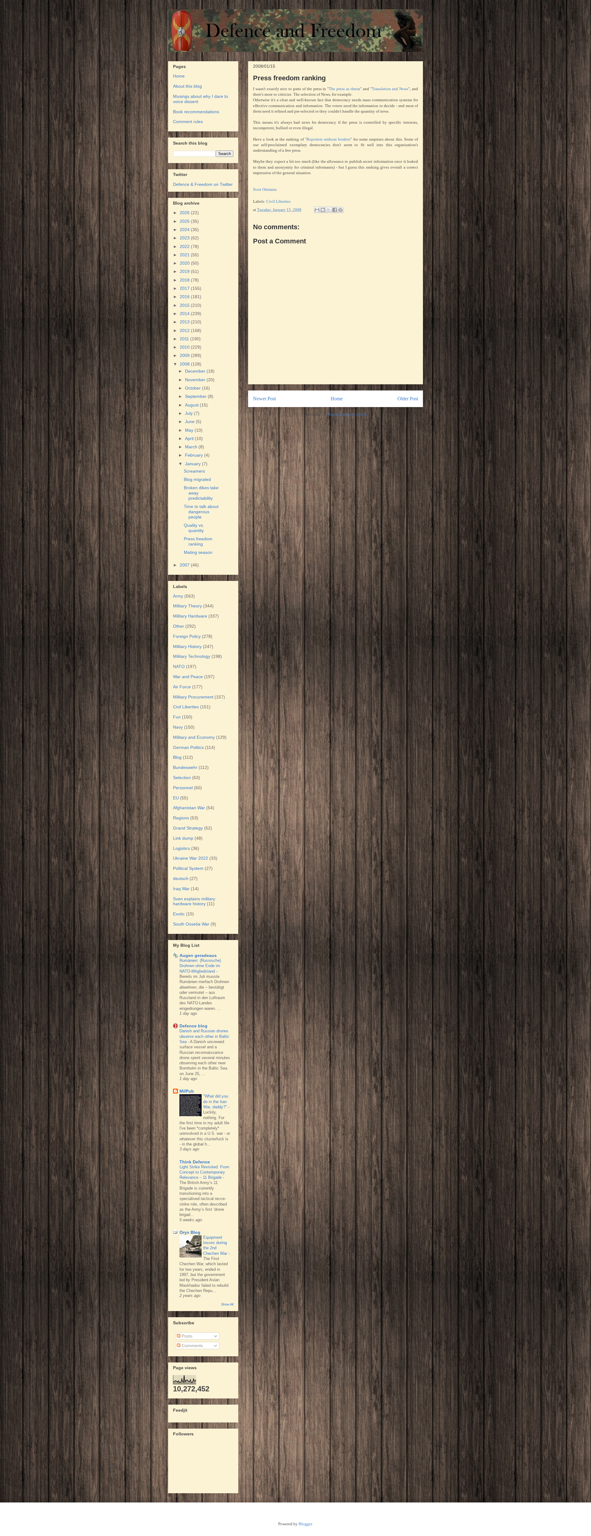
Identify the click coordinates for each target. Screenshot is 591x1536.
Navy (178, 727)
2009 (185, 355)
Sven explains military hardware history (194, 901)
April (190, 438)
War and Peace (188, 676)
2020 (185, 263)
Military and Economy (194, 737)
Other (178, 626)
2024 (185, 229)
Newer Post (264, 398)
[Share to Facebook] (335, 210)
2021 (185, 254)
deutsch (180, 878)
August (192, 404)
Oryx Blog (189, 1232)
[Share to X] (329, 210)
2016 (185, 296)
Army (178, 596)
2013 (185, 321)
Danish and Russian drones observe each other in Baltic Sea (204, 1036)
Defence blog (193, 1025)
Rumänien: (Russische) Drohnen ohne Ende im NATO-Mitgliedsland (200, 966)
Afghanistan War (189, 807)
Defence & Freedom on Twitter (203, 184)
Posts (186, 1336)
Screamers (194, 471)
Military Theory (187, 605)
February (194, 455)
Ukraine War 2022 (190, 858)
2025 (185, 221)
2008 (185, 364)
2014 (185, 313)
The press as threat (344, 88)
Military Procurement (193, 696)
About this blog (187, 86)
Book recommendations (196, 111)
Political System (188, 868)
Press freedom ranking (198, 541)
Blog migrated (197, 479)
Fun (177, 716)
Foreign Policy (187, 636)
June (190, 421)
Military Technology (191, 656)
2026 (185, 212)
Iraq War (181, 888)
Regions (181, 817)
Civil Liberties (278, 201)
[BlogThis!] (323, 210)
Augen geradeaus (198, 955)
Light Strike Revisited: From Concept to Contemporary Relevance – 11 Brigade (204, 1172)
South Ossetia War (191, 924)
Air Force (182, 686)
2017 (185, 288)
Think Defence (194, 1161)
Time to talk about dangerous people (201, 511)
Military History (187, 646)
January (193, 463)
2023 (185, 237)
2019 (185, 271)
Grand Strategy (188, 828)
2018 (185, 280)
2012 (185, 330)
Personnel (183, 787)
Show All (227, 1304)
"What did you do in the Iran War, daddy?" (215, 1101)
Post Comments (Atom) (347, 414)
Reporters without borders (329, 139)
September (196, 396)
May (190, 430)
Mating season (198, 552)
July (189, 413)
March (192, 446)
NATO (179, 666)
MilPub (186, 1091)
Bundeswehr (185, 767)
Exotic (179, 913)
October (193, 388)
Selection (182, 777)
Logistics (181, 848)
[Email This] (317, 210)
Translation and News (390, 88)
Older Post (407, 398)
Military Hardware (190, 616)
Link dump (183, 838)
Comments (191, 1345)
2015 (185, 305)
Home (337, 398)
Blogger (305, 1524)
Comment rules (188, 121)
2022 (185, 246)
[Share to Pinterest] (340, 210)
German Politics (188, 747)
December (196, 371)
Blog (177, 757)
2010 (185, 347)
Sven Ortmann (265, 189)
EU (176, 797)
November (196, 379)
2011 (185, 338)
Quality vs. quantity (194, 528)
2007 (185, 564)
